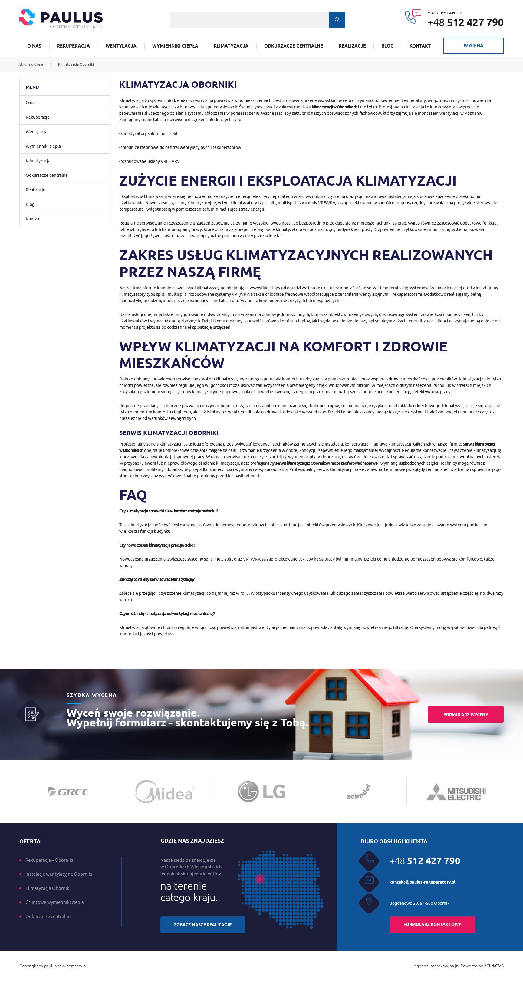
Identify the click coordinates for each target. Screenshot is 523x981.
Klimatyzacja (231, 46)
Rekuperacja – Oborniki (49, 860)
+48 (465, 22)
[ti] (457, 965)
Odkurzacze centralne (293, 46)
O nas (34, 46)
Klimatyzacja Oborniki (48, 888)
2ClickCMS (494, 965)
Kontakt (420, 46)
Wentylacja (121, 46)
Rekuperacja (73, 46)
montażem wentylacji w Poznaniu (450, 113)
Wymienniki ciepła (175, 46)
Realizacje (352, 46)
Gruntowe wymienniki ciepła (54, 902)
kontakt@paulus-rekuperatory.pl (422, 882)
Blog (387, 46)
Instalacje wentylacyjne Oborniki (58, 874)
